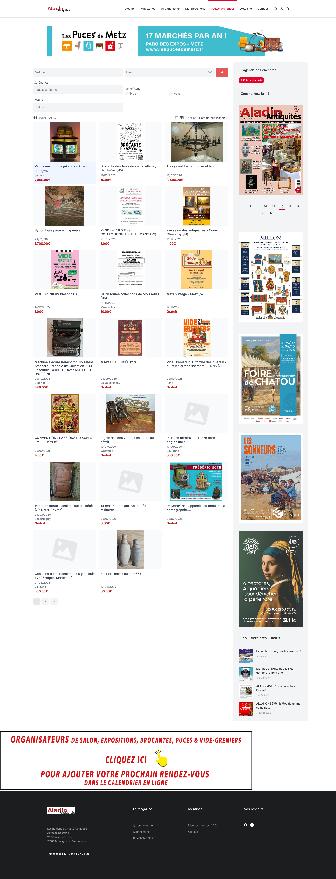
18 (298, 206)
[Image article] (246, 656)
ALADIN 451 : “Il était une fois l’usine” (275, 688)
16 (281, 206)
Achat (177, 93)
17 (290, 206)
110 (270, 212)
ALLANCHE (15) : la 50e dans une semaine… (278, 705)
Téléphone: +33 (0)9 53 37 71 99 (68, 853)
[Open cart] (287, 8)
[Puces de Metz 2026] (168, 54)
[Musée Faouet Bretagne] (271, 521)
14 (265, 206)
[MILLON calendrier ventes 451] (271, 321)
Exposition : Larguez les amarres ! (278, 651)
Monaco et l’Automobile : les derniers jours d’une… (274, 670)
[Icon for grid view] (181, 118)
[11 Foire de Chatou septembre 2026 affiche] (271, 423)
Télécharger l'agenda (251, 80)
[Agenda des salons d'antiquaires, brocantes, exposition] (126, 788)
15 (273, 206)
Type (133, 93)
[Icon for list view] (176, 117)
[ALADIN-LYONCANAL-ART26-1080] (271, 626)
